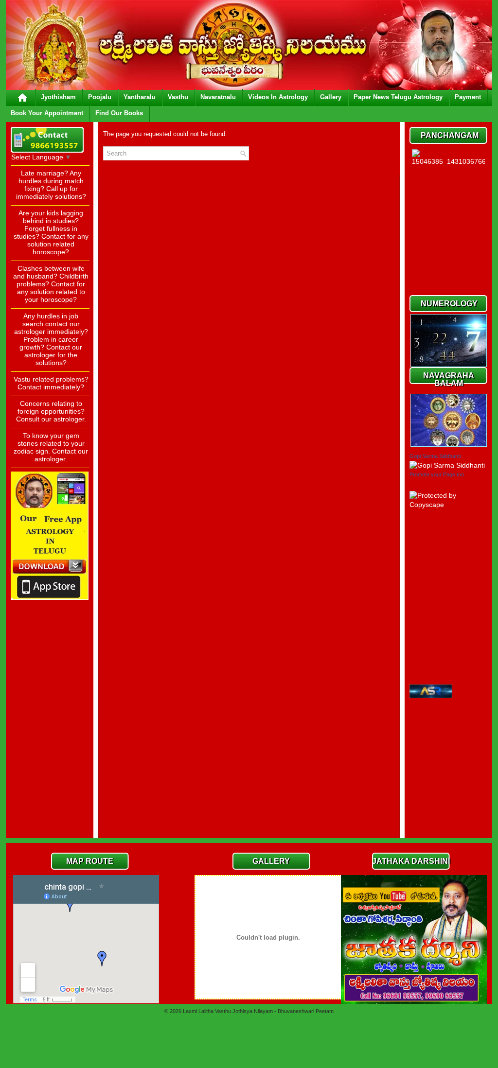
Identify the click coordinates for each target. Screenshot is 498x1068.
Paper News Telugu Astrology (398, 97)
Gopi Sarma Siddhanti (435, 456)
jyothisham (58, 97)
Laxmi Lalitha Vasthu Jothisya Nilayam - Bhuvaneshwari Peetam (258, 1011)
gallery (330, 97)
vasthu (178, 97)
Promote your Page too (436, 474)
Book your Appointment (47, 113)
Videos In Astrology (278, 97)
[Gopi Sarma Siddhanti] (447, 465)
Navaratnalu (218, 97)
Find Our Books (119, 113)
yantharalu (140, 97)
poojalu (99, 97)
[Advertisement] (50, 687)
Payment (468, 97)
